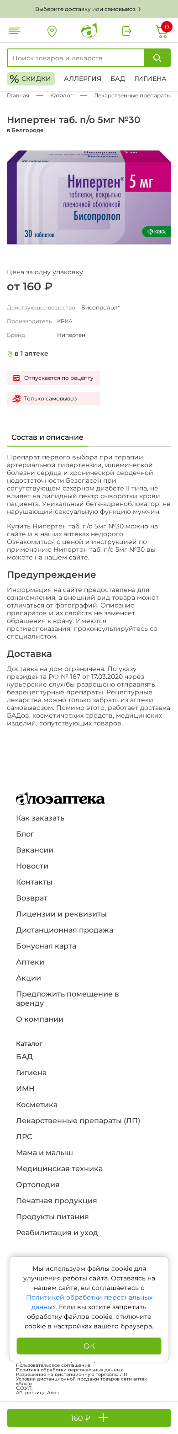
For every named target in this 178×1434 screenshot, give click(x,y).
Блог (25, 834)
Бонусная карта (46, 946)
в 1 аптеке (31, 353)
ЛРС (24, 1136)
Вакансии (34, 850)
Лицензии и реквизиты (61, 914)
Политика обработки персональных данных (69, 1370)
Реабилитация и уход (57, 1232)
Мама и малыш (44, 1152)
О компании (39, 1019)
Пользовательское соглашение (53, 1365)
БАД (117, 79)
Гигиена (150, 79)
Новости (32, 866)
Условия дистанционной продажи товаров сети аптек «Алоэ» (81, 1381)
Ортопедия (38, 1184)
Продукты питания (52, 1216)
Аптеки (30, 962)
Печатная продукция (56, 1200)
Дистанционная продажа (64, 930)
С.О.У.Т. (24, 1388)
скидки (30, 78)
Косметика (37, 1104)
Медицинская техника (59, 1168)
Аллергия (82, 79)
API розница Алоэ (37, 1393)
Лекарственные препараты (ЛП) (78, 1120)
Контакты (34, 882)
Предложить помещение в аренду (67, 999)
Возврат (31, 898)
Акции (28, 978)
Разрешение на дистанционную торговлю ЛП (71, 1374)
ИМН (25, 1088)
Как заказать (40, 818)
